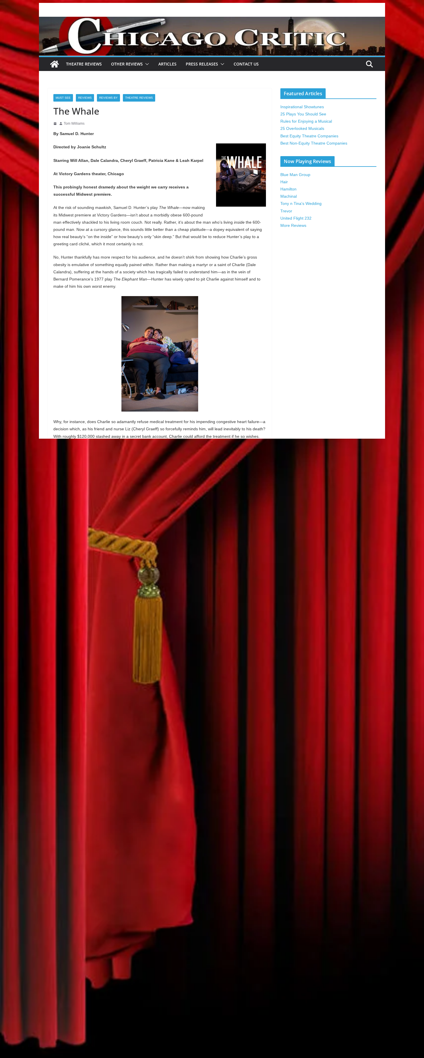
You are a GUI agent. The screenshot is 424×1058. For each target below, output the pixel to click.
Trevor (286, 211)
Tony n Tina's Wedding (301, 203)
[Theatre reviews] (212, 20)
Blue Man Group (295, 174)
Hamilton (288, 189)
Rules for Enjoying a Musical (306, 121)
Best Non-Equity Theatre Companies (313, 143)
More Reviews (293, 225)
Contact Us (246, 64)
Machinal (288, 196)
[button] (146, 64)
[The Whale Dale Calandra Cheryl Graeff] (159, 354)
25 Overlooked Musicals (302, 128)
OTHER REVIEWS (127, 64)
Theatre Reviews (84, 64)
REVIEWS (85, 97)
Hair (284, 182)
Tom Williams (74, 123)
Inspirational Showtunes (302, 106)
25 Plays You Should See (303, 114)
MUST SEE (63, 97)
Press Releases (202, 64)
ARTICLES (167, 64)
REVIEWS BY (108, 97)
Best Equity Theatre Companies (309, 136)
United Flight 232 (296, 218)
